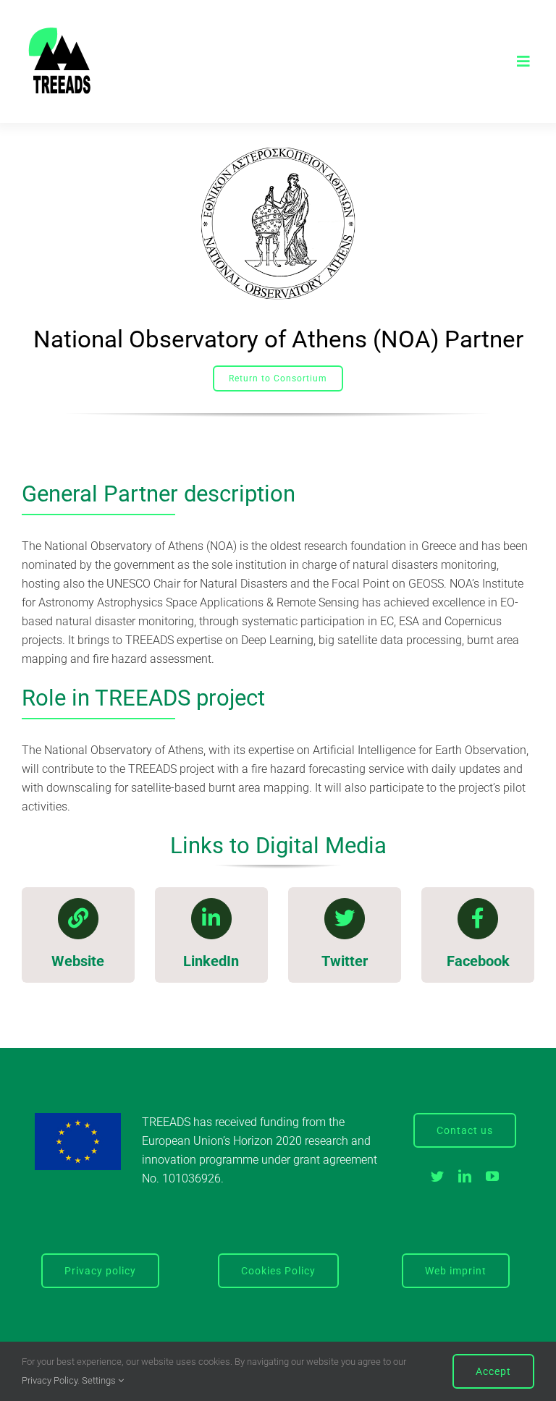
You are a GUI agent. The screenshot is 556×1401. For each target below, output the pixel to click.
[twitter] (437, 1175)
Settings (100, 1380)
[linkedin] (464, 1175)
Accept (493, 1371)
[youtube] (492, 1175)
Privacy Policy (49, 1380)
